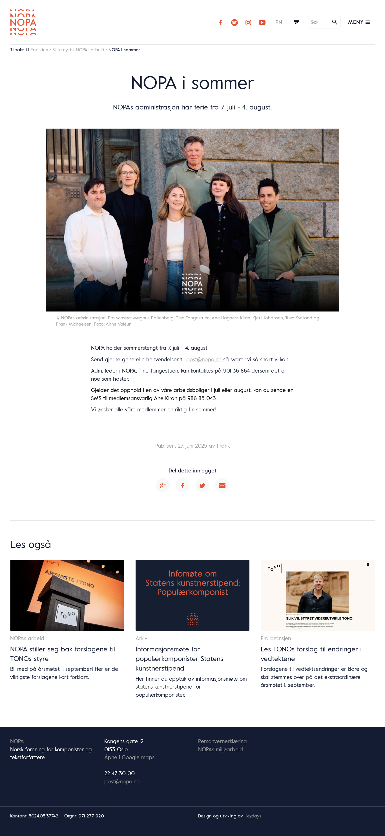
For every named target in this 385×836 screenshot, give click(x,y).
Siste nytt (62, 49)
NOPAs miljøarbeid (220, 749)
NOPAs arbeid (90, 49)
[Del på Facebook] (183, 485)
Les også (30, 544)
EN (278, 22)
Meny (357, 22)
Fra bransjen (276, 638)
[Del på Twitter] (202, 485)
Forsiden (39, 49)
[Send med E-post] (222, 485)
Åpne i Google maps (129, 757)
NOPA (17, 741)
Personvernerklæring (222, 741)
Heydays (252, 815)
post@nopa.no (204, 359)
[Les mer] (67, 595)
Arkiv (141, 638)
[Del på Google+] (163, 485)
